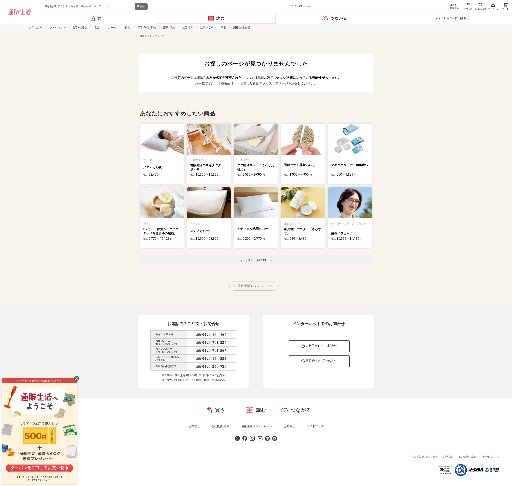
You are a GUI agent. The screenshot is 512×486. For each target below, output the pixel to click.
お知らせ (289, 426)
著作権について (490, 456)
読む (220, 18)
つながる (338, 18)
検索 (142, 6)
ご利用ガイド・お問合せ (455, 18)
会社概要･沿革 (220, 426)
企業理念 (194, 426)
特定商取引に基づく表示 (424, 456)
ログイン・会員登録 (455, 6)
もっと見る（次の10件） (254, 260)
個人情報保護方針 (468, 456)
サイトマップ (315, 426)
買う (101, 18)
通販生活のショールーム (256, 426)
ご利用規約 (448, 456)
